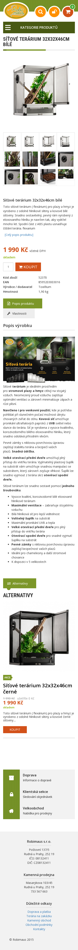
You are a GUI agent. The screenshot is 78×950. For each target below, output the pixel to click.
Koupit (29, 266)
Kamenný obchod (39, 920)
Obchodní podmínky (39, 925)
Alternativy (20, 583)
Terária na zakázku (39, 916)
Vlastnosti (18, 313)
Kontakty (39, 929)
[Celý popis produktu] (19, 235)
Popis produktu (22, 303)
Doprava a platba (39, 912)
